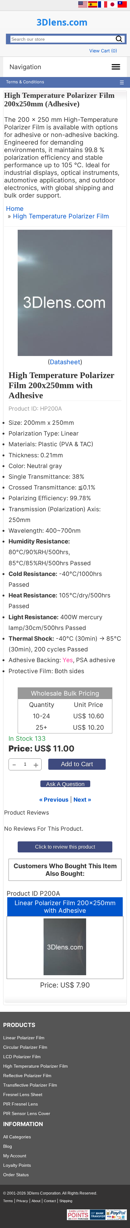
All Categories (17, 1136)
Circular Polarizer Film (25, 1047)
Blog (7, 1146)
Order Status (16, 1174)
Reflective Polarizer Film (27, 1075)
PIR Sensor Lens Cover (26, 1113)
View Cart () (103, 50)
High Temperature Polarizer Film (61, 216)
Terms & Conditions (25, 81)
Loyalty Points (17, 1165)
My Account (14, 1155)
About (36, 1201)
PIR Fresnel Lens (20, 1103)
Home (15, 208)
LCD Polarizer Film (22, 1056)
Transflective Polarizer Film (30, 1085)
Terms (8, 1201)
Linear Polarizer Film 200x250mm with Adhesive (65, 906)
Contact (50, 1201)
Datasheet (65, 362)
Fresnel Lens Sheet (22, 1094)
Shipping (65, 1201)
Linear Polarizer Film (23, 1037)
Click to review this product (65, 847)
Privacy (22, 1201)
